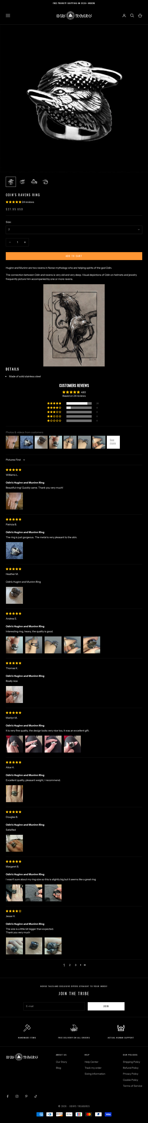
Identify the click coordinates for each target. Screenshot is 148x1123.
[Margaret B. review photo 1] (14, 893)
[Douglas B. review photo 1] (14, 843)
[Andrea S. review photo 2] (33, 645)
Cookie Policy (130, 1080)
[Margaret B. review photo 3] (53, 893)
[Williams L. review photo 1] (14, 501)
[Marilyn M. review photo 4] (72, 744)
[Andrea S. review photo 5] (91, 645)
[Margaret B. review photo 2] (33, 893)
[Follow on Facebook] (7, 1096)
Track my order (93, 1067)
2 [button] (70, 965)
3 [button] (75, 965)
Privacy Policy (130, 1073)
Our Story (61, 1061)
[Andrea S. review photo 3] (53, 645)
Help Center (91, 1061)
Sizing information (95, 1073)
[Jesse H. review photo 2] (33, 946)
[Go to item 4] (45, 182)
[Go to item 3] (34, 182)
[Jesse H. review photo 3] (53, 946)
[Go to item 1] (11, 182)
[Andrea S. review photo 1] (14, 645)
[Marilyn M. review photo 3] (53, 744)
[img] (13, 469)
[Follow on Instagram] (17, 1096)
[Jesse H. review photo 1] (14, 946)
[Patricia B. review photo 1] (14, 550)
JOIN (106, 1006)
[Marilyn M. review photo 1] (14, 744)
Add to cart (74, 256)
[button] (14, 202)
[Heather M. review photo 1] (14, 595)
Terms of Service (132, 1085)
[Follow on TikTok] (36, 1096)
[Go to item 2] (22, 182)
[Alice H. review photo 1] (14, 793)
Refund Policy (130, 1067)
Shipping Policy (131, 1061)
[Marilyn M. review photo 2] (33, 744)
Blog (58, 1067)
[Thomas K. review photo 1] (14, 694)
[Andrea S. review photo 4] (72, 645)
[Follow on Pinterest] (26, 1096)
